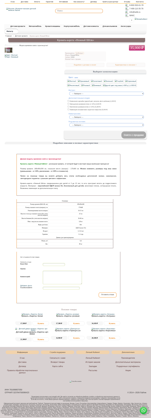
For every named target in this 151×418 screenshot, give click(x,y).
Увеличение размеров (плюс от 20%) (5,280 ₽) (85, 107)
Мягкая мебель (35, 26)
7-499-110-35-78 (136, 9)
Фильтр (9, 31)
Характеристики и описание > (126, 65)
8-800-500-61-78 (136, 5)
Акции (128, 370)
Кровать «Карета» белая (32, 316)
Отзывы (127, 2)
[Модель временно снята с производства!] (8, 53)
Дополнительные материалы (128, 362)
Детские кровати (17, 26)
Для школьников (110, 26)
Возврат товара (58, 362)
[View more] (32, 314)
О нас (13, 2)
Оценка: (23, 269)
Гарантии (49, 2)
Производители (128, 358)
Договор (93, 2)
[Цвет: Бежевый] (11, 57)
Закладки (93, 366)
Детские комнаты (91, 26)
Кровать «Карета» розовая (68, 316)
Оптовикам (63, 2)
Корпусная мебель (72, 26)
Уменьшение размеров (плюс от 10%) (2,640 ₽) (85, 104)
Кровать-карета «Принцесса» (68, 331)
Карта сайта (57, 366)
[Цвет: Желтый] (11, 55)
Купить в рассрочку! (110, 2)
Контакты (140, 2)
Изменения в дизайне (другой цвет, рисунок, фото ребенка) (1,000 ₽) (93, 101)
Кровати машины (52, 26)
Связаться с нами (57, 358)
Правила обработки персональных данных (22, 371)
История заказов (93, 362)
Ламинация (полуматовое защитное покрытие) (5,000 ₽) (89, 110)
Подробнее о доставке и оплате (85, 65)
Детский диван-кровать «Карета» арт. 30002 (32, 333)
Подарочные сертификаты (128, 366)
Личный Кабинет (93, 358)
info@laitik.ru (134, 12)
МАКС (132, 15)
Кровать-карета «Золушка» (103, 316)
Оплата (37, 2)
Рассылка (93, 370)
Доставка (24, 2)
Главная (8, 36)
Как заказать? (79, 2)
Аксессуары (126, 26)
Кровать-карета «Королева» (103, 331)
